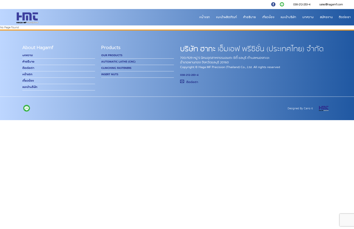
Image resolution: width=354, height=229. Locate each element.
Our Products (111, 55)
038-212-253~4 (189, 75)
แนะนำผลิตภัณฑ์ (226, 17)
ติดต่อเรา (345, 17)
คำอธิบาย (249, 17)
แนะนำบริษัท (288, 17)
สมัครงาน (326, 17)
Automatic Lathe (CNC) (118, 61)
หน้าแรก (204, 17)
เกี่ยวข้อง (268, 17)
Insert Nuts (109, 74)
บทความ (308, 17)
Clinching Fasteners (116, 68)
